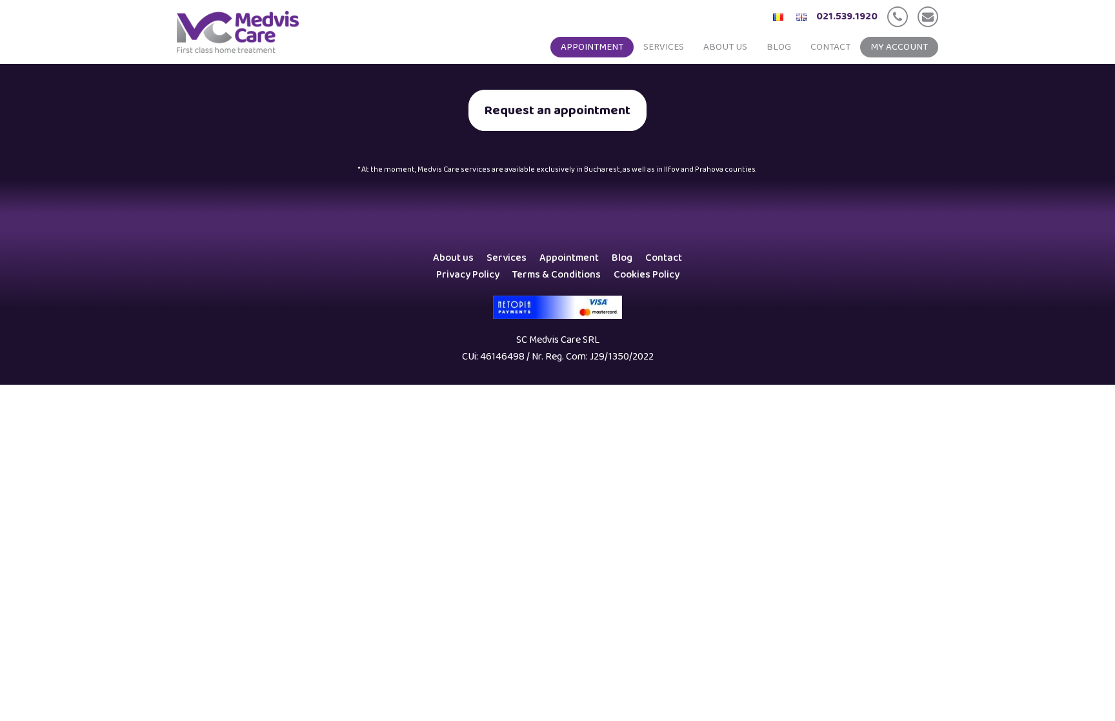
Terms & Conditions (556, 275)
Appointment (592, 47)
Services (663, 47)
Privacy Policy (467, 275)
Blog (779, 47)
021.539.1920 (847, 16)
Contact (830, 47)
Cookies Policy (646, 275)
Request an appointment (557, 110)
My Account (899, 47)
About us (725, 47)
